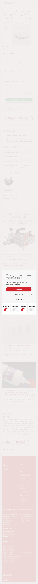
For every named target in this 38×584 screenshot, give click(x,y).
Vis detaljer (19, 300)
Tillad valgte (19, 294)
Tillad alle (18, 289)
